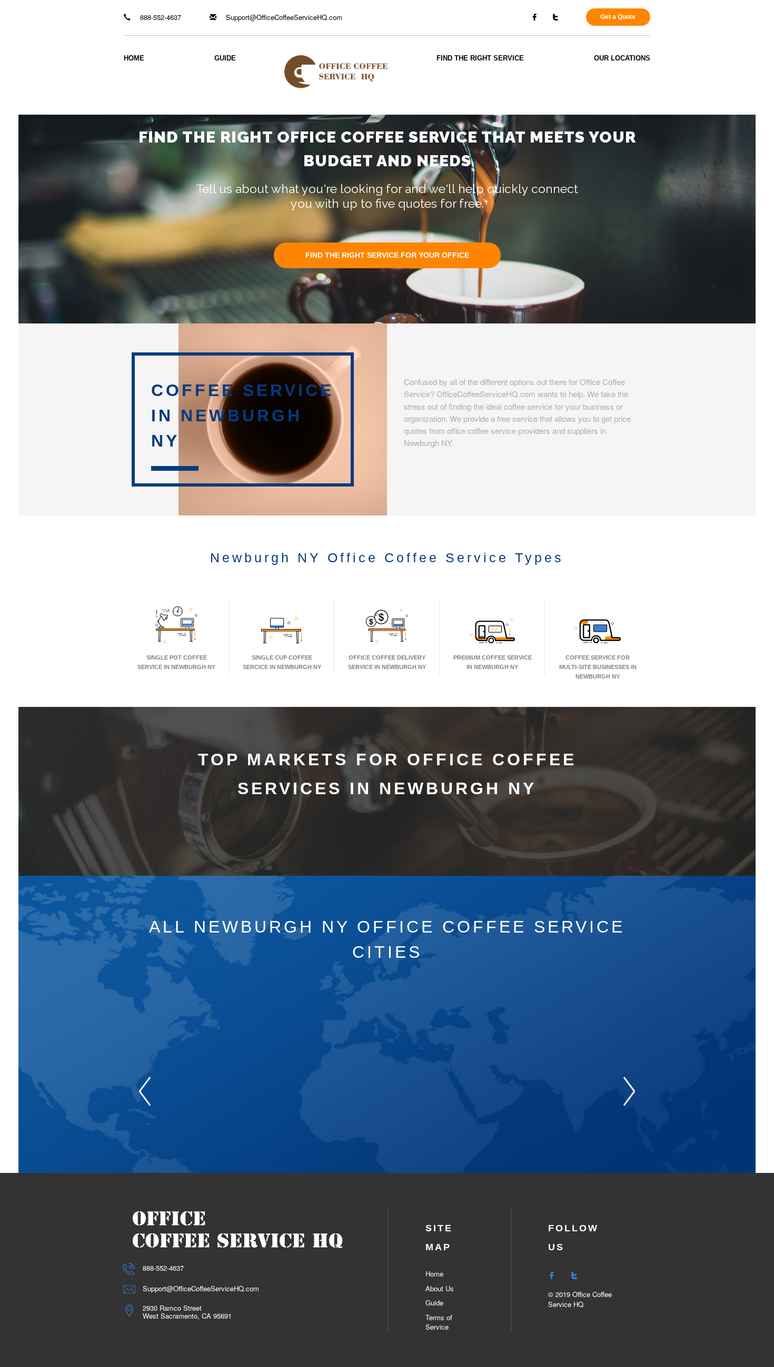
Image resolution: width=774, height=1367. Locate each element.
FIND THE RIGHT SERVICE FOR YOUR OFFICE (387, 255)
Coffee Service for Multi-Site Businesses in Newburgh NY (598, 667)
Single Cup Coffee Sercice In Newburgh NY (282, 662)
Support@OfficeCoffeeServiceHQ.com (283, 17)
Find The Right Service (480, 58)
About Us (439, 1288)
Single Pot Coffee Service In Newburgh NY (176, 662)
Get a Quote (618, 17)
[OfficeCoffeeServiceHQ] (336, 71)
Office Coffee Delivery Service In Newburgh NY (387, 662)
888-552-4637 (159, 17)
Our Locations (622, 58)
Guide (225, 58)
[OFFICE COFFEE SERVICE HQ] (237, 1229)
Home (134, 58)
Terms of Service (438, 1322)
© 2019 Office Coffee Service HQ (580, 1299)
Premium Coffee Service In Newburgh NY (492, 662)
